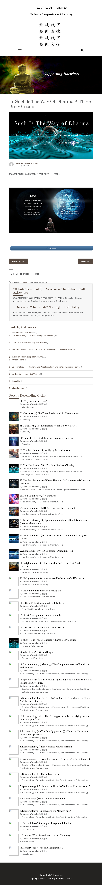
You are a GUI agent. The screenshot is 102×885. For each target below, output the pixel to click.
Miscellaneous (18, 388)
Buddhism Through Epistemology (27, 356)
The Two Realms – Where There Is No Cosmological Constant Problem (43, 349)
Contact (59, 875)
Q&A (50, 875)
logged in (25, 282)
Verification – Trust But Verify (25, 374)
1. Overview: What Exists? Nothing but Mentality (46, 307)
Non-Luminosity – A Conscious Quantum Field (32, 335)
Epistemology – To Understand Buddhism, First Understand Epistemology (45, 367)
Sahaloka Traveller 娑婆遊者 (27, 163)
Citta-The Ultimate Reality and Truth (28, 342)
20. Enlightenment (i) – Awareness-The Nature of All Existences (49, 291)
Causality (16, 381)
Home (42, 875)
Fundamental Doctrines (22, 332)
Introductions (18, 359)
